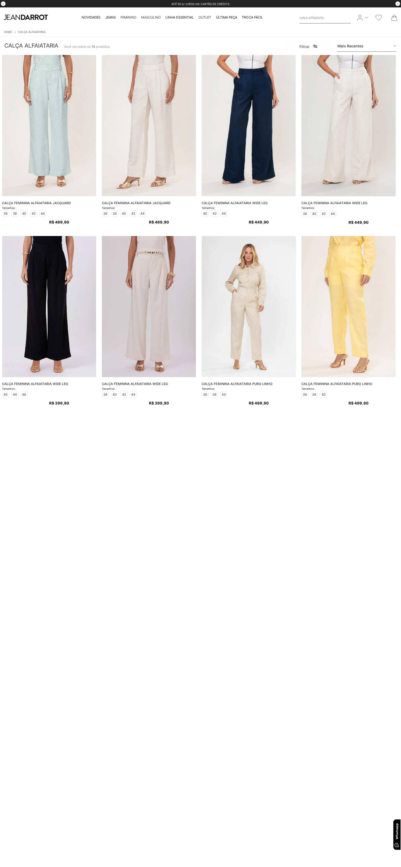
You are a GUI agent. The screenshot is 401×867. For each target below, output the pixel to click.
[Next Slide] (397, 3)
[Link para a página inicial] (8, 32)
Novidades (91, 17)
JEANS (110, 17)
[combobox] (325, 17)
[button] (308, 46)
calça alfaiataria (31, 32)
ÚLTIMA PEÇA (226, 17)
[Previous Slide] (3, 3)
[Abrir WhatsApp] (397, 834)
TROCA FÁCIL (252, 17)
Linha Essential (179, 17)
